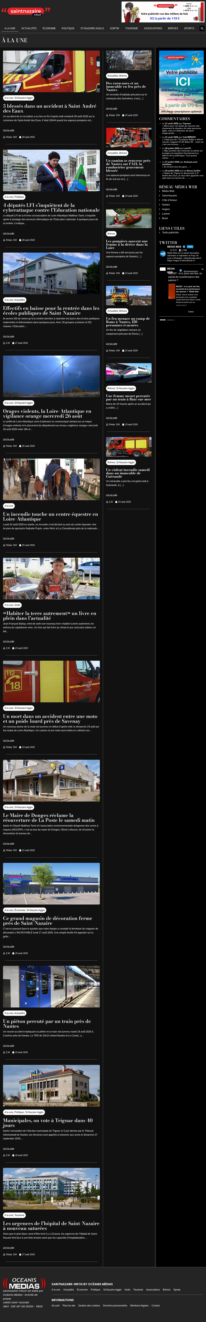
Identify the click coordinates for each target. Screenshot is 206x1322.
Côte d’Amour (169, 200)
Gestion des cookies (89, 1305)
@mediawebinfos (191, 271)
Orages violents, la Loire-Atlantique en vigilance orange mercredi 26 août (47, 413)
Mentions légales (139, 1305)
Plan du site (69, 1305)
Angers (166, 209)
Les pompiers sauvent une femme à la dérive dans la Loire (127, 244)
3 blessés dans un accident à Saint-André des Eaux (49, 108)
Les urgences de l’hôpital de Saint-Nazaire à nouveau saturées (51, 1226)
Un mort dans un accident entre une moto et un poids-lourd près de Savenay (50, 718)
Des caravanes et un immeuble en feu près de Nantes (126, 86)
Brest (165, 218)
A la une (10, 28)
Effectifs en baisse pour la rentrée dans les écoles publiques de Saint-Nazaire (51, 310)
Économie (49, 28)
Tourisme (131, 28)
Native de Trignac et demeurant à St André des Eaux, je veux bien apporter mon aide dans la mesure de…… (183, 175)
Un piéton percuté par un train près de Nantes (47, 1023)
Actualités (29, 28)
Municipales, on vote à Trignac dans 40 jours (48, 1123)
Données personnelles (115, 1305)
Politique (68, 28)
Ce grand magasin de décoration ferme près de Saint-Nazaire (47, 920)
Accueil (56, 1305)
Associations (153, 28)
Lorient (166, 213)
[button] (202, 28)
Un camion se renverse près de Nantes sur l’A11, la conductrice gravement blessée (128, 165)
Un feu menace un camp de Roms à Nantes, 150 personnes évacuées (128, 322)
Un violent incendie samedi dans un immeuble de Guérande (128, 473)
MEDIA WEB (171, 270)
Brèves (173, 28)
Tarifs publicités (170, 232)
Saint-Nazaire (169, 195)
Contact (156, 1305)
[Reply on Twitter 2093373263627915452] (170, 312)
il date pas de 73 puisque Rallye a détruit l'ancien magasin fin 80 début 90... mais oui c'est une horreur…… (182, 142)
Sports (189, 28)
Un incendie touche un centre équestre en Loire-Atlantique (50, 516)
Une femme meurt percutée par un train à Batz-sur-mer (128, 397)
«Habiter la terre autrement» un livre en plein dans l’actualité (49, 616)
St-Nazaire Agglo (92, 28)
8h (203, 269)
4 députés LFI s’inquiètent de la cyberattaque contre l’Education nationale (51, 207)
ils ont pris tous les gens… (176, 167)
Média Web (168, 191)
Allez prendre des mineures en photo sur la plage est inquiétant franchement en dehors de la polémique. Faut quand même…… (182, 154)
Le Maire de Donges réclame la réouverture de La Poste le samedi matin (49, 818)
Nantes (166, 204)
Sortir (114, 28)
